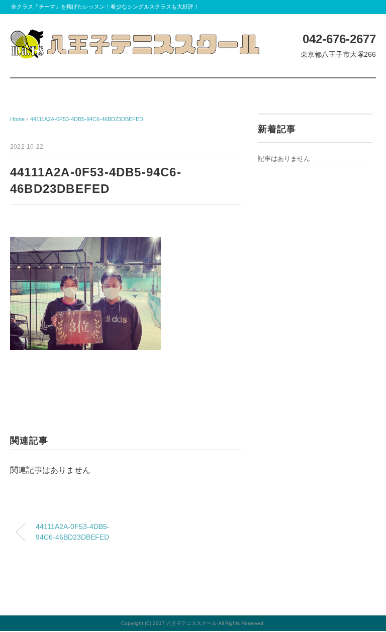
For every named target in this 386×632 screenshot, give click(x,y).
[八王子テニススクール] (135, 36)
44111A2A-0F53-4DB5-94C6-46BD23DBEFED (86, 119)
